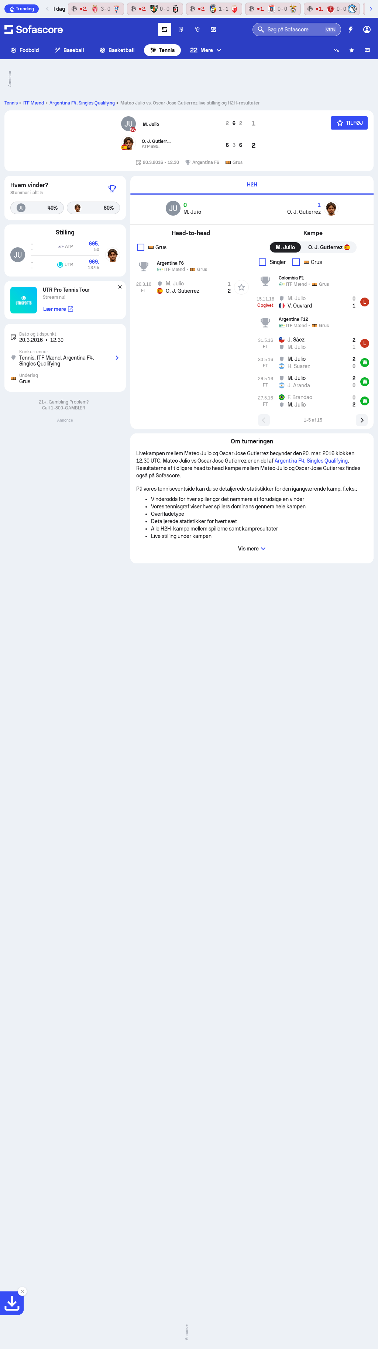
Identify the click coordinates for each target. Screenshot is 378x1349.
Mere (201, 50)
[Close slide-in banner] (22, 1291)
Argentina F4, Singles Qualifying (82, 103)
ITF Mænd (33, 103)
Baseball (74, 50)
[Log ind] (367, 29)
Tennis (167, 50)
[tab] (252, 185)
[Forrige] (48, 9)
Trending (25, 8)
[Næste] (371, 9)
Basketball (122, 50)
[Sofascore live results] (33, 29)
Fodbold (29, 50)
